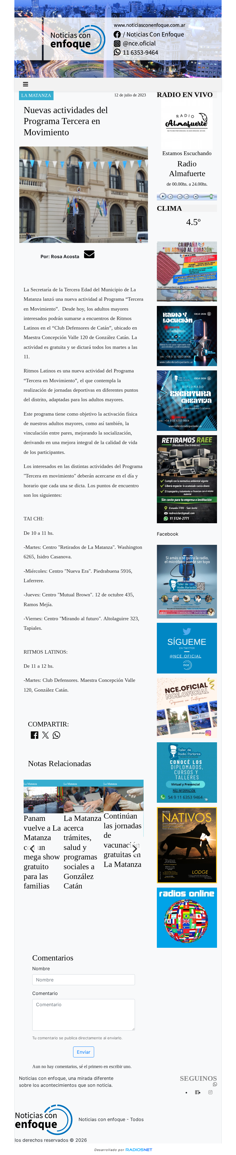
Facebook (167, 534)
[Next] (134, 848)
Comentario (45, 993)
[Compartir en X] (45, 737)
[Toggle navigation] (25, 84)
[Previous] (32, 848)
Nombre (41, 968)
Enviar (83, 1052)
